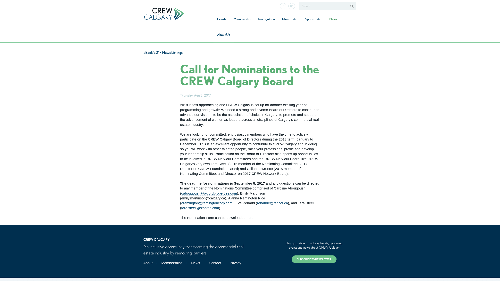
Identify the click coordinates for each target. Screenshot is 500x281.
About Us (223, 35)
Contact (215, 263)
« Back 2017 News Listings (163, 52)
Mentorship (290, 19)
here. (250, 218)
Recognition (266, 19)
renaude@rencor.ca (272, 203)
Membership (242, 19)
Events (221, 19)
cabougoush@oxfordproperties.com (209, 193)
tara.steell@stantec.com (200, 208)
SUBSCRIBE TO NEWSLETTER (314, 259)
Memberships (171, 263)
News (333, 19)
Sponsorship (313, 19)
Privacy (235, 263)
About (148, 263)
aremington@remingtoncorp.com (206, 203)
